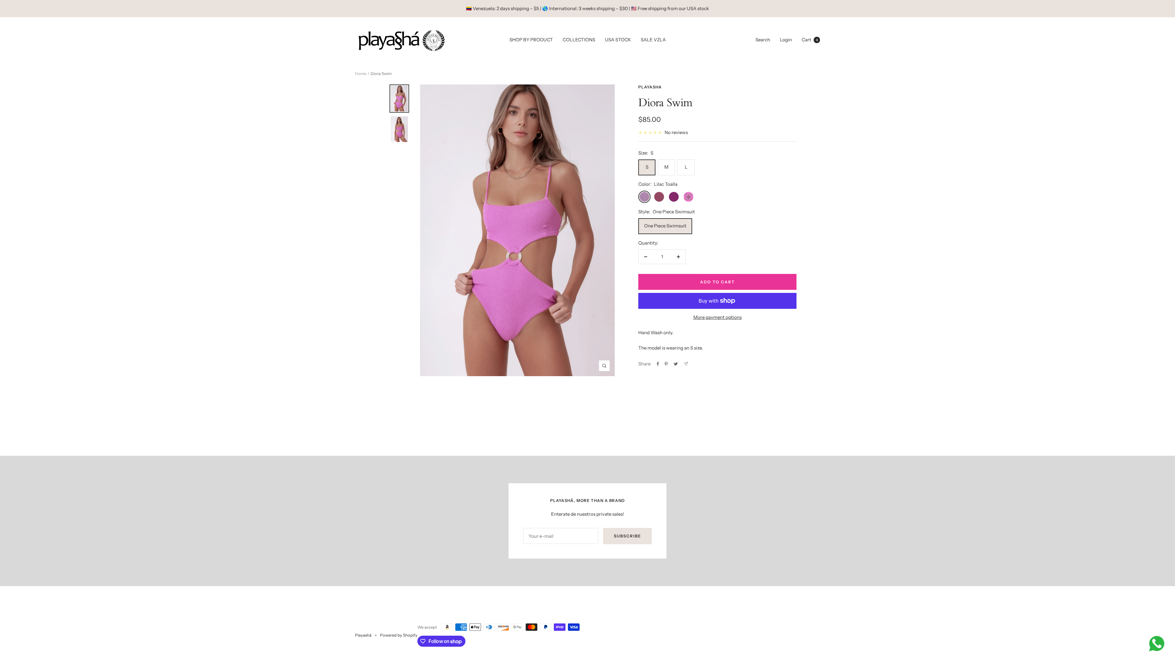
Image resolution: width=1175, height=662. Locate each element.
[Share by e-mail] (686, 364)
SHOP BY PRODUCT (531, 40)
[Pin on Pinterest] (666, 364)
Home (360, 73)
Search (762, 40)
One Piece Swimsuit (665, 226)
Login (786, 40)
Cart (810, 40)
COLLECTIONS (579, 40)
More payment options (717, 317)
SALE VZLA (653, 40)
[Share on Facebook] (658, 364)
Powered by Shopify (398, 635)
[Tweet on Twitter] (675, 364)
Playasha (650, 86)
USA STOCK (618, 40)
